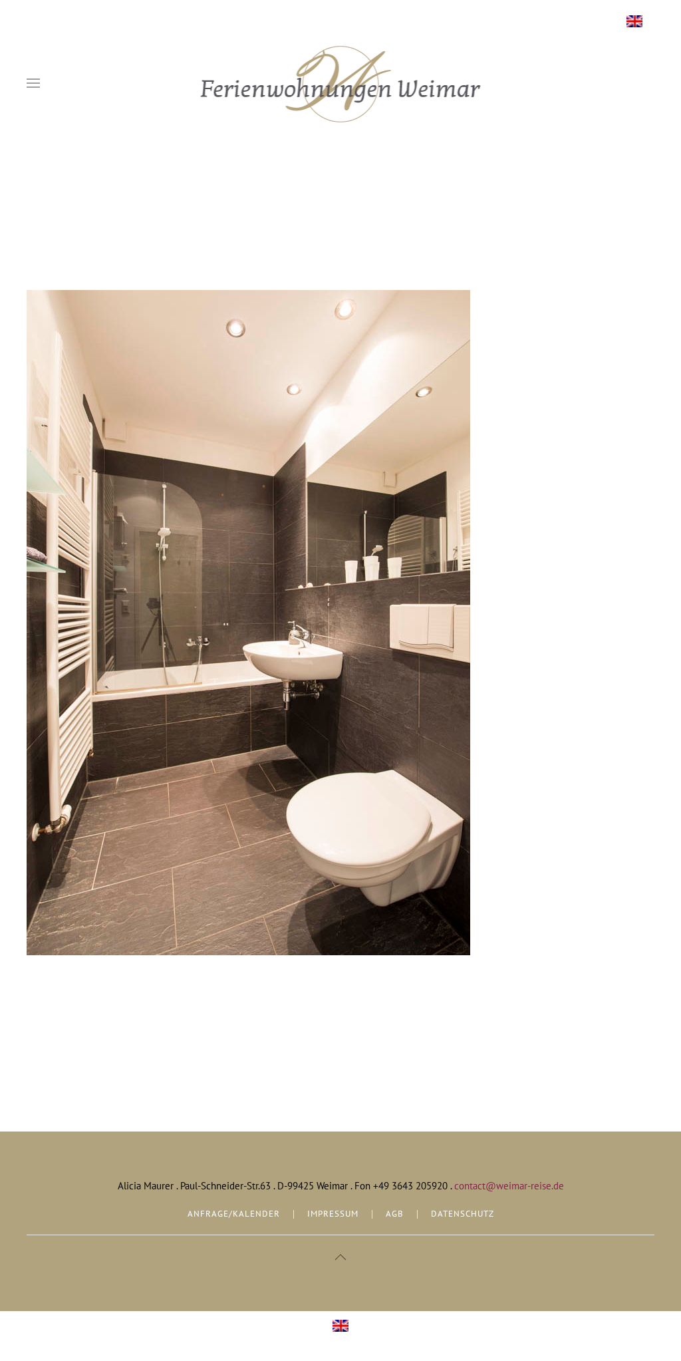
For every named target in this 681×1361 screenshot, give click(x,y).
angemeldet (93, 1063)
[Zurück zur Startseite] (341, 83)
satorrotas (124, 258)
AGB (395, 1213)
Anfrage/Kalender (234, 1213)
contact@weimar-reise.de (509, 1185)
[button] (33, 83)
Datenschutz (462, 1213)
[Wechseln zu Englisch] (634, 21)
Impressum (332, 1213)
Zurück (50, 989)
